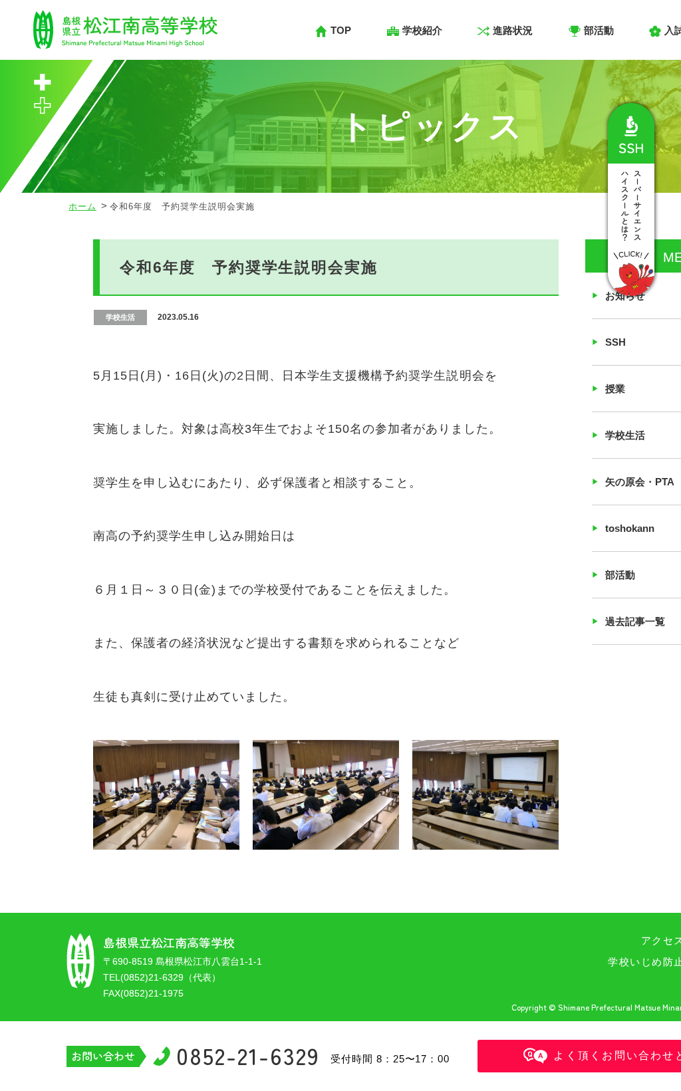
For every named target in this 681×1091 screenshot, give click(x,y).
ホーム (82, 206)
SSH (615, 342)
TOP (341, 30)
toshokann (629, 528)
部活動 (620, 574)
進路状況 (513, 30)
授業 (615, 388)
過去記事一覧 (635, 621)
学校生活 (625, 435)
